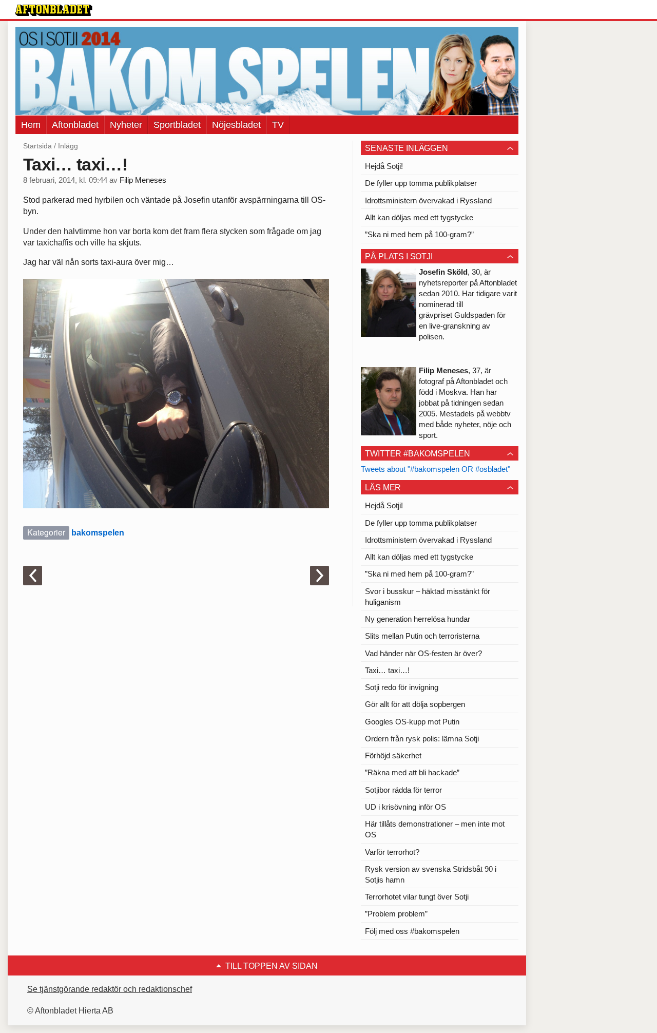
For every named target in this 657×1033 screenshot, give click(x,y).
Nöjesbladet (236, 125)
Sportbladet (177, 125)
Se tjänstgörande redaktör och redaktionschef (109, 989)
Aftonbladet (75, 125)
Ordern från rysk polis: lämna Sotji (422, 738)
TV (278, 125)
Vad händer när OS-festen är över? (423, 653)
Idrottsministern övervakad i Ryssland (428, 200)
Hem (31, 125)
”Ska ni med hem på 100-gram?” (419, 234)
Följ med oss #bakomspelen (412, 931)
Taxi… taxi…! (387, 670)
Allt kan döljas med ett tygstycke (419, 217)
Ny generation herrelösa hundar (417, 619)
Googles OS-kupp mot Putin (412, 721)
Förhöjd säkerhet (393, 755)
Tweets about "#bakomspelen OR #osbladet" (435, 469)
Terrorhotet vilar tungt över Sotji (417, 896)
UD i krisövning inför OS (405, 806)
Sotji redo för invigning (401, 687)
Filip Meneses (143, 180)
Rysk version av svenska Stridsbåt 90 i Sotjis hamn (430, 874)
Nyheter (126, 125)
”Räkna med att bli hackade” (412, 772)
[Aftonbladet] (53, 10)
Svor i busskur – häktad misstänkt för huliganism (427, 596)
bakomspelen (97, 532)
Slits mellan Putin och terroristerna (422, 636)
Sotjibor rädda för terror (403, 790)
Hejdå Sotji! (384, 166)
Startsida (37, 146)
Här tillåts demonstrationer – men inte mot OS (435, 829)
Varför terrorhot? (392, 852)
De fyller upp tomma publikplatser (421, 183)
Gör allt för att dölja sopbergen (415, 704)
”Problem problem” (396, 913)
